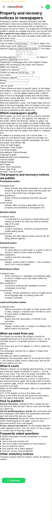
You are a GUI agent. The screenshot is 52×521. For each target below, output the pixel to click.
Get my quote (7, 86)
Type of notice (6, 43)
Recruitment (6, 506)
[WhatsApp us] (47, 7)
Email (2, 83)
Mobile (3, 80)
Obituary (5, 509)
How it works (31, 500)
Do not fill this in (7, 41)
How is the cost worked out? (15, 448)
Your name (5, 75)
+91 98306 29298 (43, 1)
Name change (7, 497)
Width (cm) (9, 67)
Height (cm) (9, 69)
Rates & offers (31, 506)
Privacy (10, 519)
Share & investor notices (28, 464)
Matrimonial (6, 500)
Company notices (8, 464)
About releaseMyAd (33, 497)
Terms (4, 519)
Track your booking (33, 503)
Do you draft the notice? (13, 453)
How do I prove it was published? (17, 458)
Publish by (9, 72)
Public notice (7, 512)
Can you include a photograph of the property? (24, 451)
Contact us (30, 512)
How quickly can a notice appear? (17, 456)
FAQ (27, 509)
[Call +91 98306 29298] (42, 7)
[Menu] (4, 7)
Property (5, 503)
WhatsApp (14, 488)
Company (8, 77)
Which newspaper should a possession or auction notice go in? (24, 444)
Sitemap (18, 519)
